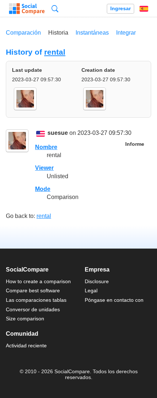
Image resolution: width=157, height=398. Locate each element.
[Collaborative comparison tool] (27, 8)
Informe (134, 144)
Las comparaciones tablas (36, 300)
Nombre (46, 147)
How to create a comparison (38, 281)
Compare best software (33, 290)
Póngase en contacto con (114, 300)
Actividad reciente (26, 345)
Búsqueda (54, 8)
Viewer (44, 168)
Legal (91, 290)
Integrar (126, 33)
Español (143, 9)
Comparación (23, 33)
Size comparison (25, 318)
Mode (42, 189)
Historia (58, 33)
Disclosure (97, 281)
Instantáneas (92, 33)
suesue (57, 133)
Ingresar (120, 8)
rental (54, 52)
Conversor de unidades (33, 309)
